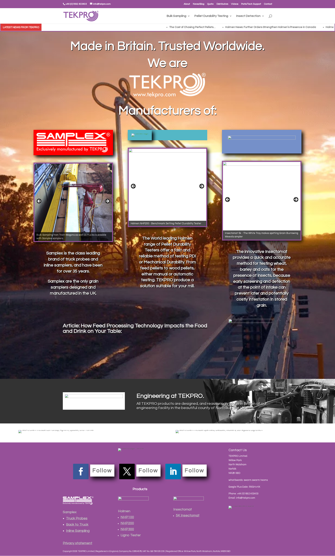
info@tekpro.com (245, 498)
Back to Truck (77, 524)
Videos (234, 4)
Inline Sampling (78, 531)
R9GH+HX (254, 486)
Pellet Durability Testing (211, 16)
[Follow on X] (127, 471)
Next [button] (107, 201)
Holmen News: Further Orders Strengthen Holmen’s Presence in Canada (200, 27)
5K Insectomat (187, 515)
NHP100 (127, 517)
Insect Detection (248, 16)
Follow (102, 470)
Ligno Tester (131, 535)
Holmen (124, 511)
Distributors (222, 4)
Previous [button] (39, 201)
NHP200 (127, 523)
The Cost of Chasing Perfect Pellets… (122, 27)
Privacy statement (77, 543)
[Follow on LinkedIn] (173, 471)
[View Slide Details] (73, 202)
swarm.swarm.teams (256, 480)
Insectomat (182, 509)
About (187, 4)
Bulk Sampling (176, 16)
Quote (210, 4)
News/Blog (198, 4)
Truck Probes (76, 518)
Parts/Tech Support (251, 4)
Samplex (70, 512)
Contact (268, 4)
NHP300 (127, 529)
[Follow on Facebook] (81, 471)
